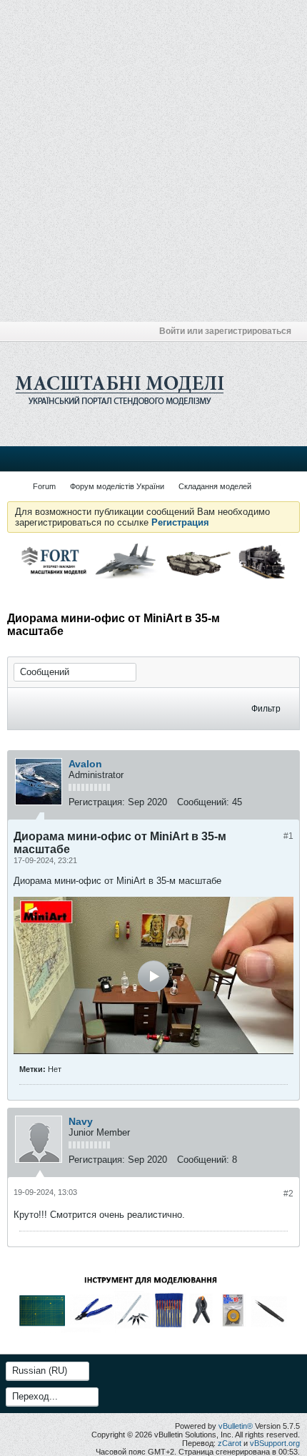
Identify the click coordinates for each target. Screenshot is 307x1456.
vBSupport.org (275, 1443)
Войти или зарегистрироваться (225, 331)
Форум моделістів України (117, 486)
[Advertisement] (153, 161)
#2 (288, 1194)
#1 (288, 836)
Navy (81, 1121)
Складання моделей (214, 486)
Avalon (85, 763)
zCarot (229, 1443)
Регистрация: (97, 802)
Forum (44, 486)
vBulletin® (235, 1426)
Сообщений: (203, 802)
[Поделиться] (285, 804)
